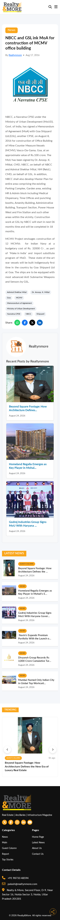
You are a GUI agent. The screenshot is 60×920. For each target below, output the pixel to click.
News (5, 837)
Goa (9, 298)
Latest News (38, 842)
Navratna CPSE (13, 314)
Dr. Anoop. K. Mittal (41, 292)
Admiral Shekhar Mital (16, 292)
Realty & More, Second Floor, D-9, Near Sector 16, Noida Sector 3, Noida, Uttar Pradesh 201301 (27, 894)
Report (5, 854)
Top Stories (7, 859)
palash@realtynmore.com (22, 884)
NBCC (28, 314)
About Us (37, 848)
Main (4, 842)
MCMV (19, 298)
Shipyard (40, 314)
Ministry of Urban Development (21, 309)
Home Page (38, 837)
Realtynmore (15, 55)
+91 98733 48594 (17, 878)
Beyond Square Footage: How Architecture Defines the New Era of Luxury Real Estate (27, 766)
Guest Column (9, 848)
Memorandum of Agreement (19, 303)
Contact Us (38, 854)
